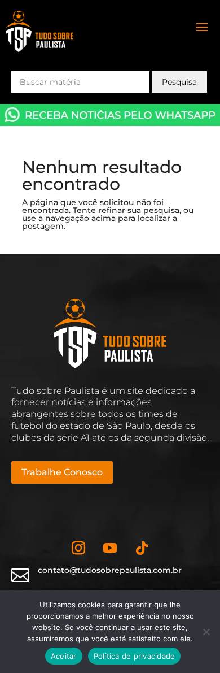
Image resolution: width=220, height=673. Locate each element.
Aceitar (64, 656)
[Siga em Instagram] (78, 548)
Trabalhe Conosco (62, 472)
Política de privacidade (134, 656)
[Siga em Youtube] (110, 548)
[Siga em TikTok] (141, 548)
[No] (206, 631)
